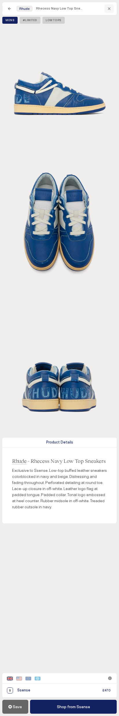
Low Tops (54, 20)
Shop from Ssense (73, 707)
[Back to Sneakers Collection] (9, 9)
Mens (9, 20)
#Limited (30, 20)
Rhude (19, 461)
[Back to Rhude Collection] (109, 8)
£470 (106, 690)
